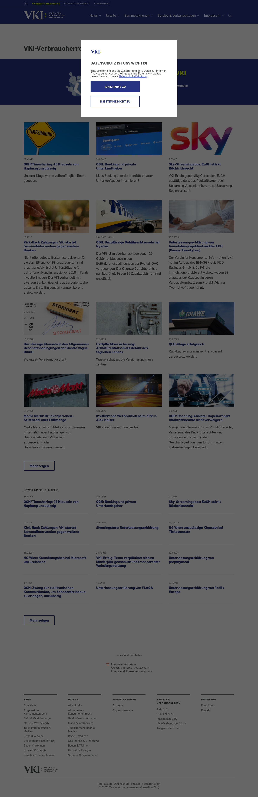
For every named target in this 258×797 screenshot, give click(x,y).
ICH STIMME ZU (115, 87)
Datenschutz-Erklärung (133, 76)
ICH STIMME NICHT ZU (115, 101)
